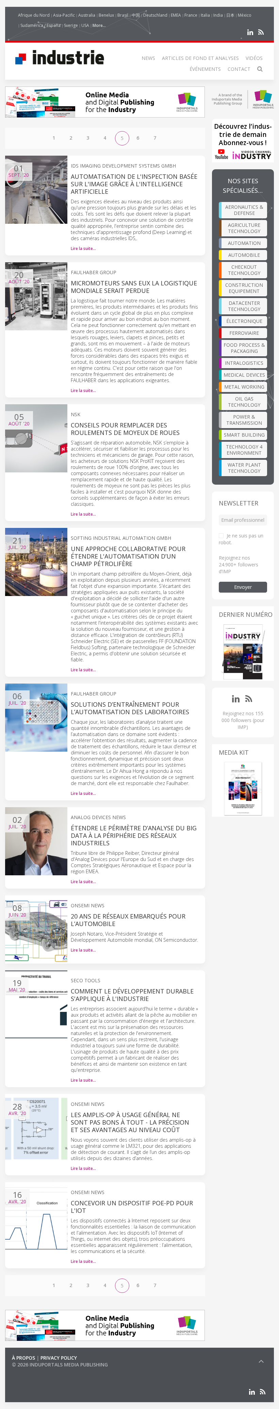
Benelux (106, 15)
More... (99, 25)
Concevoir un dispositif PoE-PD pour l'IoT (132, 1207)
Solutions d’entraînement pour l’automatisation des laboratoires (130, 708)
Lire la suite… (83, 248)
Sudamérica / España (40, 25)
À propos (23, 1358)
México (244, 15)
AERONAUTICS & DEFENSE (244, 210)
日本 (230, 15)
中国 (136, 15)
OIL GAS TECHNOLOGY (244, 401)
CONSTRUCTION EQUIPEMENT (244, 288)
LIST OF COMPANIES (35, 1371)
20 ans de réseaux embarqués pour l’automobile (128, 920)
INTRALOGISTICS (244, 363)
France (190, 15)
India (218, 15)
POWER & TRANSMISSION (244, 419)
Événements (205, 69)
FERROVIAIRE (244, 333)
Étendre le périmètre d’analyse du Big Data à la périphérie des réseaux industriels (134, 835)
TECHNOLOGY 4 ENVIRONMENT (244, 449)
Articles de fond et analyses (200, 58)
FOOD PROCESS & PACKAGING (244, 348)
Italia (205, 15)
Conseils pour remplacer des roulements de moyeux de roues (125, 429)
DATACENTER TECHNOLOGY (244, 306)
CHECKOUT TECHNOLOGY (244, 270)
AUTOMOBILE (244, 255)
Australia (86, 15)
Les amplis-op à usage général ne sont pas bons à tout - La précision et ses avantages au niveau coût (130, 1122)
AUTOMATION (244, 243)
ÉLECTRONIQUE (244, 321)
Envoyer (243, 587)
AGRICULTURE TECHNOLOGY (244, 228)
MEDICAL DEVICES (244, 375)
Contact (239, 69)
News (148, 58)
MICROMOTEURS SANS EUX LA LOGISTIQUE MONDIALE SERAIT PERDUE (134, 287)
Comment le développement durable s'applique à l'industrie (132, 995)
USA (85, 25)
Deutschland (155, 15)
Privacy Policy (58, 1358)
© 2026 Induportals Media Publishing (60, 1364)
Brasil (122, 15)
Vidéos (254, 58)
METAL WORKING (244, 386)
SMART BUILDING (244, 435)
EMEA (176, 15)
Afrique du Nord (34, 15)
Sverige (71, 25)
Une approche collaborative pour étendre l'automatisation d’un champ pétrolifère (128, 556)
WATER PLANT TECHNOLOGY (244, 467)
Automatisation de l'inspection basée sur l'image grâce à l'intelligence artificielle (134, 183)
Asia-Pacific (64, 15)
